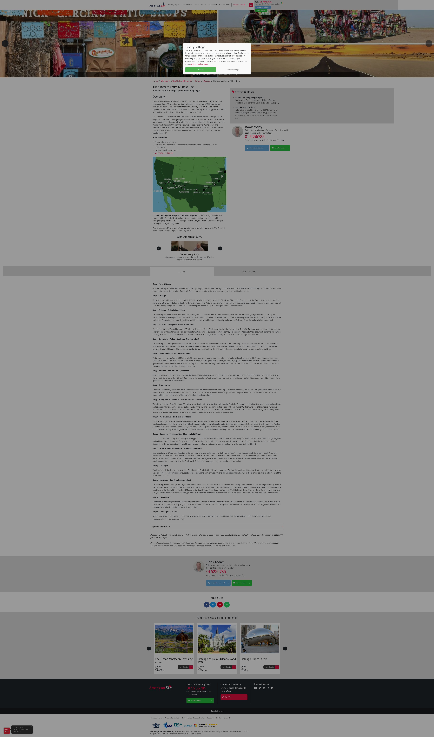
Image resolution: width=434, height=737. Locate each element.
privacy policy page (199, 64)
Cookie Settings (232, 70)
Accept (201, 70)
